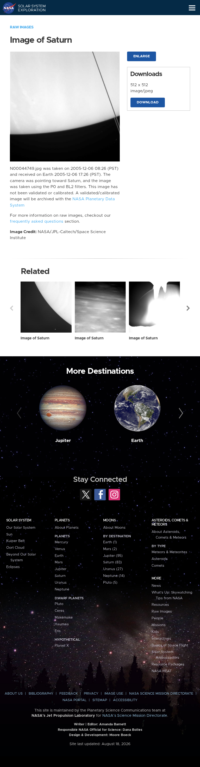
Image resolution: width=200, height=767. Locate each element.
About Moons (114, 527)
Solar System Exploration (29, 8)
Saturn (60, 576)
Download (148, 102)
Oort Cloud (15, 548)
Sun (9, 534)
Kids (155, 632)
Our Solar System (20, 527)
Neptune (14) (114, 576)
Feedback (68, 693)
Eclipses (13, 567)
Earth (137, 440)
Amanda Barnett (112, 724)
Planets (62, 520)
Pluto (59, 604)
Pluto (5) (110, 582)
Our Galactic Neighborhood (29, 20)
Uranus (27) (113, 569)
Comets (158, 566)
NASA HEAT (162, 671)
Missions (159, 625)
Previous (11, 308)
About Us (14, 693)
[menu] (192, 8)
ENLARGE (141, 56)
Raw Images (21, 27)
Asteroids (160, 559)
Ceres (59, 611)
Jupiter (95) (113, 556)
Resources (160, 605)
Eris (58, 631)
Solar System (18, 520)
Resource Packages (168, 664)
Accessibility (125, 700)
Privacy (91, 693)
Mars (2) (110, 549)
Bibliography (41, 693)
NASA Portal (74, 700)
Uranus (61, 582)
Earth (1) (110, 542)
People (157, 618)
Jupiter (63, 440)
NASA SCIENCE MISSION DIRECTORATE (161, 693)
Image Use (113, 693)
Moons (109, 520)
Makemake (64, 617)
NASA (7, 8)
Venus (60, 549)
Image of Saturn (35, 338)
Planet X (62, 645)
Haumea (62, 624)
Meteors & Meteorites (169, 552)
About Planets (67, 527)
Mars (59, 562)
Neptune (62, 589)
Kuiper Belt (15, 541)
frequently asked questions (36, 221)
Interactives (161, 638)
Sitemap (99, 700)
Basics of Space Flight (170, 645)
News (156, 586)
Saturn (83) (112, 562)
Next (188, 308)
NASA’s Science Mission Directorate (134, 716)
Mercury (61, 542)
